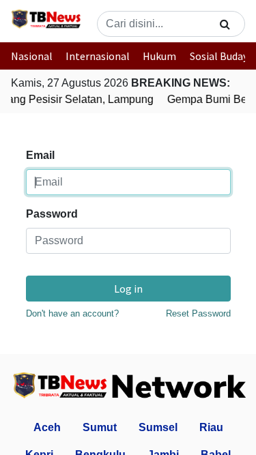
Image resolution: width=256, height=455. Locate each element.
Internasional (98, 56)
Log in (128, 288)
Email (40, 155)
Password (52, 214)
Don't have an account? (72, 313)
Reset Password (198, 313)
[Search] (225, 24)
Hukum (159, 56)
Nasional (32, 56)
